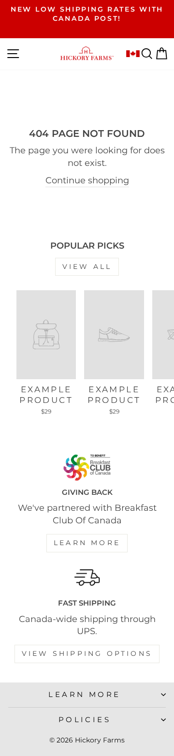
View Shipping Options (87, 653)
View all (87, 266)
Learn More (87, 542)
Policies (84, 719)
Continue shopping (87, 180)
